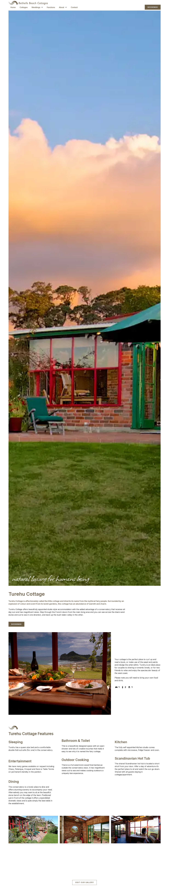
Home (13, 7)
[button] (37, 7)
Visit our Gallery (84, 882)
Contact (74, 7)
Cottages (24, 7)
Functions (51, 7)
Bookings (153, 7)
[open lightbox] (33, 829)
